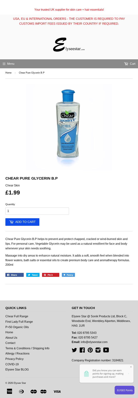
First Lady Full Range (19, 321)
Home (8, 72)
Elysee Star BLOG (17, 369)
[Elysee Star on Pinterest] (90, 351)
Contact (10, 342)
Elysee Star (20, 383)
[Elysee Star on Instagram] (98, 351)
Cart (132, 63)
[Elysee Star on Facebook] (82, 351)
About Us (11, 337)
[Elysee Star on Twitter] (74, 351)
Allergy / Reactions (17, 353)
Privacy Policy (14, 358)
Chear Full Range (16, 316)
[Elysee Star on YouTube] (106, 351)
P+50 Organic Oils (17, 327)
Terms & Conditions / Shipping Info (27, 348)
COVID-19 (12, 364)
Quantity (10, 204)
